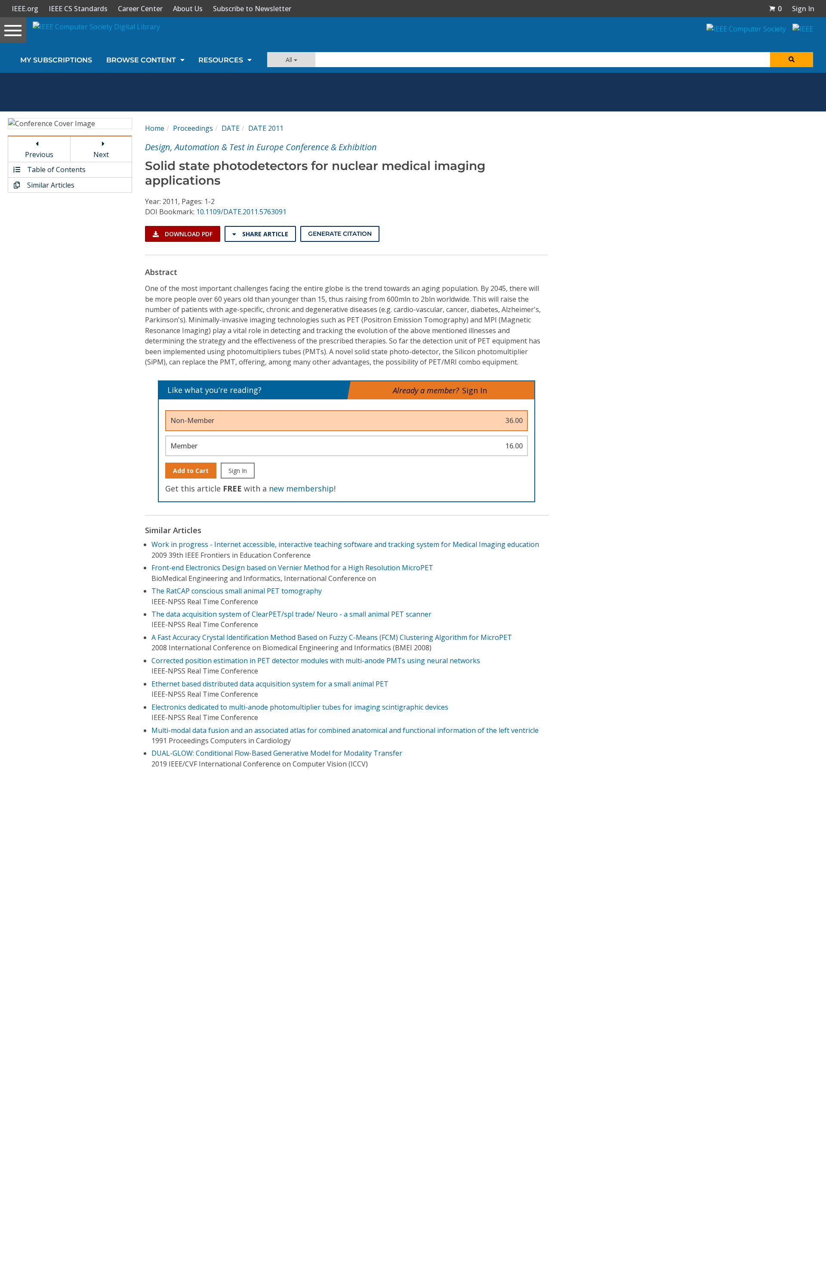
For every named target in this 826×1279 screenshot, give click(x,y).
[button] (775, 8)
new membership (301, 488)
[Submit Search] (791, 59)
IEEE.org (25, 8)
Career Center (140, 8)
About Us (188, 8)
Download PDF (188, 234)
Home (154, 128)
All (290, 60)
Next (101, 154)
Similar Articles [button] (49, 185)
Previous (39, 154)
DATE (231, 128)
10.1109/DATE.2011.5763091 (241, 211)
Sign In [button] (803, 8)
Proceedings (193, 128)
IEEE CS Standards (78, 8)
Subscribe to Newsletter (252, 8)
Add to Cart (191, 470)
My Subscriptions (56, 60)
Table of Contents (55, 169)
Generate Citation (340, 234)
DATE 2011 (266, 128)
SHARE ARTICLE (264, 234)
